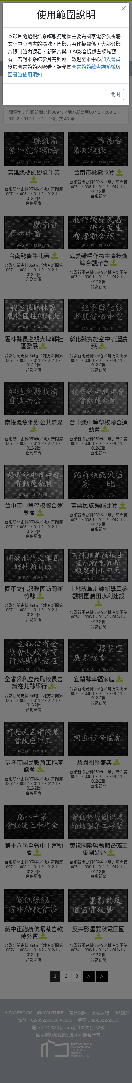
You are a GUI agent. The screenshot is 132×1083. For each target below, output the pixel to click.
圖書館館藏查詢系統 (94, 67)
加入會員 (111, 59)
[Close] (123, 8)
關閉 (115, 94)
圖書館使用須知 (25, 74)
